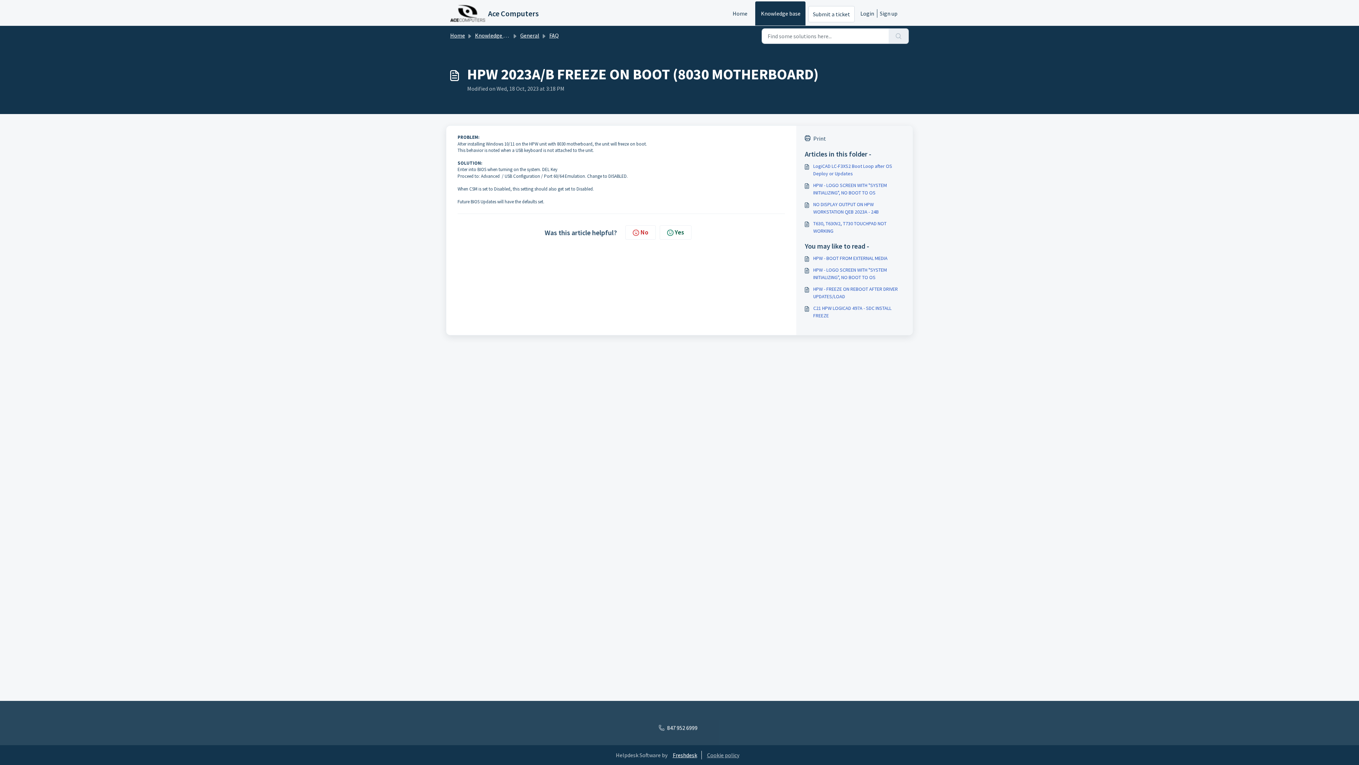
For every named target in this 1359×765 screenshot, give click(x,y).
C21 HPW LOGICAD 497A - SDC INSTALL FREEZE (852, 312)
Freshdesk (685, 755)
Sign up (889, 13)
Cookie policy (723, 755)
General (529, 35)
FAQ (554, 35)
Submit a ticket (831, 14)
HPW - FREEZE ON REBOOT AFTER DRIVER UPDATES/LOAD (855, 293)
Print (819, 138)
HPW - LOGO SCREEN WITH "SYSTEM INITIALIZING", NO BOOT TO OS (850, 189)
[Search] (899, 36)
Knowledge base (781, 13)
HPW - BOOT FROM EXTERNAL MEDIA (850, 258)
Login (867, 13)
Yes (679, 232)
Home (740, 13)
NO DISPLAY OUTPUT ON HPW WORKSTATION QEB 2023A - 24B (846, 208)
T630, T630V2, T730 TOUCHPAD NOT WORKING (850, 227)
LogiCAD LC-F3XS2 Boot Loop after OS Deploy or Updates (852, 170)
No (644, 232)
